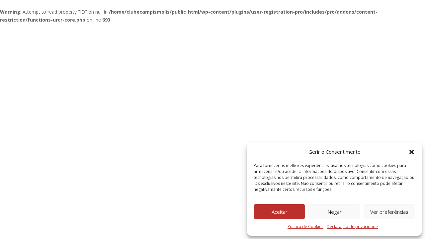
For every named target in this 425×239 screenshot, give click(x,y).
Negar (334, 211)
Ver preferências (389, 211)
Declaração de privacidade (352, 226)
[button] (411, 152)
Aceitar (280, 211)
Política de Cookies (305, 226)
